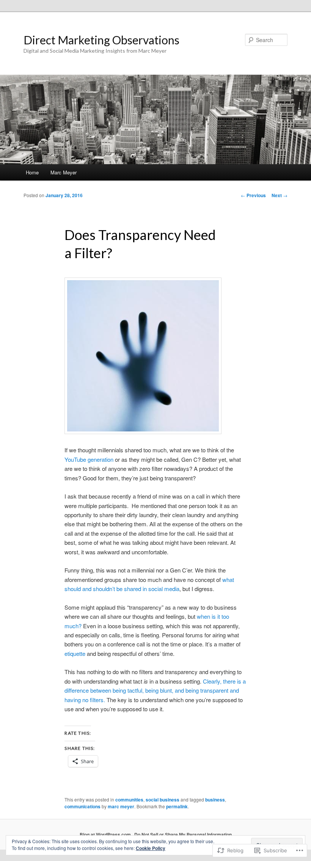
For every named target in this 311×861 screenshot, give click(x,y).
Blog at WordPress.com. (106, 834)
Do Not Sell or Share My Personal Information (183, 834)
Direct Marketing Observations (101, 40)
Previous (253, 195)
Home (32, 172)
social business (162, 799)
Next (279, 195)
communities (129, 799)
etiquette (74, 653)
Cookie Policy (150, 848)
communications (82, 806)
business (215, 799)
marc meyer (121, 806)
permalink (177, 806)
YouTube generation (88, 459)
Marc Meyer (63, 172)
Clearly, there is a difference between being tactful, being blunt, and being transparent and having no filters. (155, 690)
